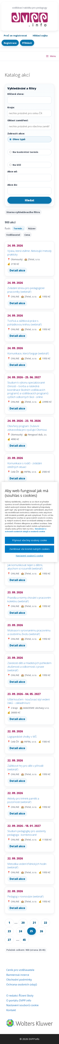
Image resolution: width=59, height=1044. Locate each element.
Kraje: (10, 107)
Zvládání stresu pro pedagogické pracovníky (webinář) (26, 289)
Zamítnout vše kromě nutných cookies (29, 548)
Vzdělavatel (13, 234)
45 (24, 940)
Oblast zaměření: (17, 120)
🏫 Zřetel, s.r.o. (32, 259)
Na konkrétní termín (25, 152)
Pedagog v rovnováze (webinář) (25, 896)
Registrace (10, 42)
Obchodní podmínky (19, 979)
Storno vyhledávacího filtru (23, 212)
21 (34, 923)
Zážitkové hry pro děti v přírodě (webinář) (25, 767)
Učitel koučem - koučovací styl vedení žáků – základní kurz (28, 701)
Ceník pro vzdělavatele (20, 970)
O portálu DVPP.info (18, 1000)
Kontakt (11, 1010)
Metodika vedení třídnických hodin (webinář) (26, 865)
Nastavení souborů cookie (22, 1005)
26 (41, 931)
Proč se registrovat (15, 35)
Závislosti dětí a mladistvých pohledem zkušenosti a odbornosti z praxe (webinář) (29, 666)
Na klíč (17, 164)
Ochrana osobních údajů (21, 984)
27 (9, 940)
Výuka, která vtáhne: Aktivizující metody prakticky (29, 252)
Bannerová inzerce (17, 975)
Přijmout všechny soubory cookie (29, 540)
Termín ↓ (19, 228)
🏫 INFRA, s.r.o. (29, 471)
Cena (27, 234)
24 (20, 931)
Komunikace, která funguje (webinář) (28, 353)
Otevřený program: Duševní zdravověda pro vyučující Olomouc (27, 427)
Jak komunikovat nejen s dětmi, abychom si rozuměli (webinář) (25, 566)
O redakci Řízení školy (20, 995)
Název (31, 228)
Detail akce (17, 270)
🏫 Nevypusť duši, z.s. (35, 434)
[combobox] (29, 113)
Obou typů (19, 139)
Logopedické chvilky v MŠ (22, 736)
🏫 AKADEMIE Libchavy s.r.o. (34, 707)
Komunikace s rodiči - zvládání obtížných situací (24, 465)
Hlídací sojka (40, 35)
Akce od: (12, 171)
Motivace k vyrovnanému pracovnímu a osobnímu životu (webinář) (29, 632)
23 (9, 931)
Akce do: (12, 184)
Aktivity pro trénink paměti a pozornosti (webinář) (23, 800)
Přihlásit (27, 42)
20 (23, 923)
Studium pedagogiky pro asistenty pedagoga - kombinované (26, 832)
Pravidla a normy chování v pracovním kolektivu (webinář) (29, 599)
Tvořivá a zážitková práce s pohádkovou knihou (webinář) (24, 322)
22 (45, 923)
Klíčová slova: (15, 94)
